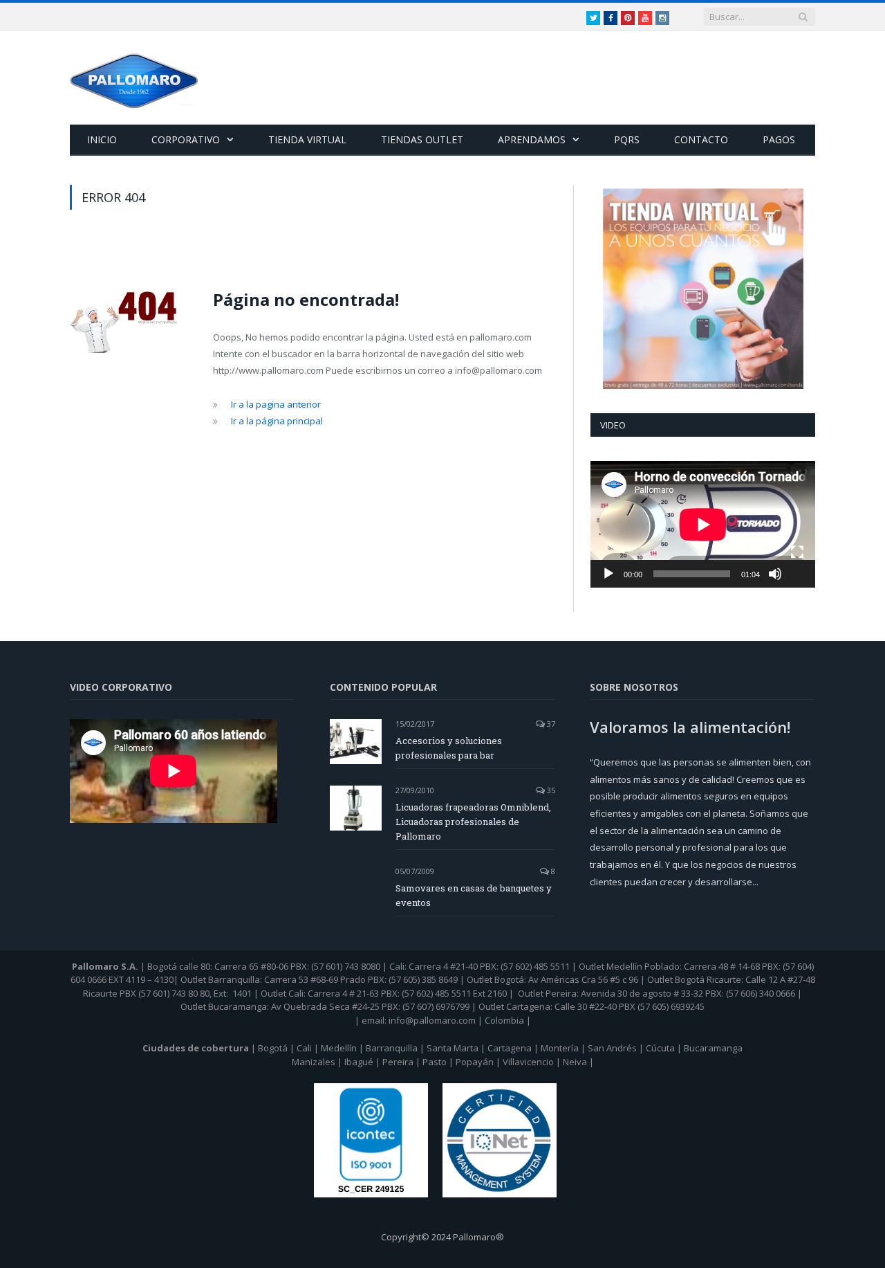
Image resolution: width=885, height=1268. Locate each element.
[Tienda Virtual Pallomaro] (702, 288)
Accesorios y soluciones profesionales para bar (448, 747)
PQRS (627, 139)
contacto (701, 139)
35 (550, 790)
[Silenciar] (775, 574)
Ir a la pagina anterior (276, 404)
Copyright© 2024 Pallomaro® (442, 1237)
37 (550, 723)
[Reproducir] (608, 574)
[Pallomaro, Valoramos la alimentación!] (134, 78)
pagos (779, 139)
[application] (702, 524)
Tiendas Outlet (422, 139)
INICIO (102, 139)
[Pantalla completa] (797, 552)
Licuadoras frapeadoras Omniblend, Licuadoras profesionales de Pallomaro (473, 821)
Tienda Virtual (307, 139)
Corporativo (185, 139)
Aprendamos (532, 139)
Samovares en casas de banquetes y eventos (473, 895)
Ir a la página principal (277, 421)
